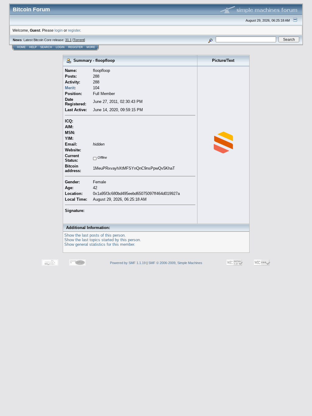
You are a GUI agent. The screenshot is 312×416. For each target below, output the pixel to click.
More (91, 47)
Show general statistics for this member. (99, 244)
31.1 (68, 40)
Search (46, 47)
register (74, 30)
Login (60, 47)
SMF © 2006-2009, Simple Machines (175, 263)
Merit (69, 88)
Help (33, 47)
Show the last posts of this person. (95, 235)
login (59, 30)
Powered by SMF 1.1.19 (128, 263)
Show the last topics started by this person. (102, 240)
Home (21, 47)
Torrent (78, 40)
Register (75, 47)
